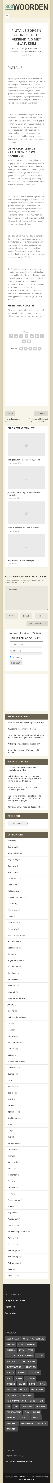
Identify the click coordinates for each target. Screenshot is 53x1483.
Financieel (12, 922)
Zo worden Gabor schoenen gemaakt (23, 788)
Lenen (10, 1030)
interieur (30, 1378)
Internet (11, 992)
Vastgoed (12, 1225)
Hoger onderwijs (15, 960)
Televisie (11, 1187)
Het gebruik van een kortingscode (24, 460)
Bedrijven (12, 847)
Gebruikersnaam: (17, 644)
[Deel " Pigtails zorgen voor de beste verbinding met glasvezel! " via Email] (23, 341)
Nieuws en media (15, 1061)
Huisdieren (12, 973)
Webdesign (12, 1250)
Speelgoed (12, 1162)
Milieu (10, 1055)
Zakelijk (11, 1275)
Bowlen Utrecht (26, 1344)
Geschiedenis (13, 941)
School (11, 1124)
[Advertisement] (26, 379)
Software (12, 1149)
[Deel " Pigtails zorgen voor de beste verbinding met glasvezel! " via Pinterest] (26, 336)
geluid (40, 1355)
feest (30, 1350)
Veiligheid (23, 1418)
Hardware (12, 954)
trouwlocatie (14, 1412)
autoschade (38, 1339)
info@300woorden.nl (22, 1461)
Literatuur (12, 1036)
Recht (10, 1080)
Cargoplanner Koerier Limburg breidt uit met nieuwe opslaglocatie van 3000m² (26, 736)
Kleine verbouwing (16, 1017)
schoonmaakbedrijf (16, 1401)
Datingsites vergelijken (18, 800)
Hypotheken (13, 979)
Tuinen (36, 1412)
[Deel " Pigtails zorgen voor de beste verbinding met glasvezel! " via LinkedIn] (31, 336)
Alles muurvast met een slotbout (23, 527)
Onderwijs (12, 1067)
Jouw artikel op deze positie (29, 807)
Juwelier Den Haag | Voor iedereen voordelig (24, 493)
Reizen (11, 1093)
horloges (34, 1372)
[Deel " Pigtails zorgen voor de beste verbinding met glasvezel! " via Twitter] (16, 336)
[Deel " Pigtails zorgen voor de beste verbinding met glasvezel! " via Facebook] (11, 336)
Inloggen (13, 633)
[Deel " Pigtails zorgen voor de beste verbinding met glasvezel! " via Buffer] (36, 336)
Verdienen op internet (17, 1231)
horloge (21, 1372)
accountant (13, 1339)
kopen (42, 1384)
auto (25, 1339)
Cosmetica (12, 885)
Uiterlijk (11, 1206)
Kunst (10, 1023)
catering (11, 1350)
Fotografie (12, 929)
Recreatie (12, 1086)
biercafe (11, 1344)
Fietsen (11, 916)
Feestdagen (13, 910)
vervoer (36, 1418)
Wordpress (12, 1423)
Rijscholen (12, 1112)
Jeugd (10, 1004)
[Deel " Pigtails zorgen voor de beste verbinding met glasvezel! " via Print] (29, 341)
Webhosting (13, 1256)
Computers (13, 878)
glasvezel (31, 1367)
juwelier (11, 1384)
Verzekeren (13, 1244)
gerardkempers (31, 48)
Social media (13, 1143)
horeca (10, 1372)
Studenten (12, 1175)
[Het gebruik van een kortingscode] (26, 444)
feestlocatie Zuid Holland (20, 1355)
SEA (9, 1130)
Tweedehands (14, 1200)
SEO (9, 1137)
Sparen (11, 1156)
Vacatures (12, 1219)
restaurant (37, 1389)
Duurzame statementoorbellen (22, 729)
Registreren (10, 1307)
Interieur (11, 985)
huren (19, 1378)
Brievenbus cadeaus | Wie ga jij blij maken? (23, 751)
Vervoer (11, 1238)
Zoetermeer (27, 1423)
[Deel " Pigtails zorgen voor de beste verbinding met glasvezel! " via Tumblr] (21, 336)
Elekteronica (13, 891)
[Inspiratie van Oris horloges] (26, 545)
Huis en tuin (13, 967)
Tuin (10, 1193)
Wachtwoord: (15, 651)
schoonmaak (26, 1395)
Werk (10, 1269)
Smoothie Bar (36, 1401)
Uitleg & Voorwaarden (15, 1300)
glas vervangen (14, 1367)
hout (9, 1378)
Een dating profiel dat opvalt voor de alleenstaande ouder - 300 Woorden (24, 797)
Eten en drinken (15, 897)
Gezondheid (13, 948)
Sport (10, 1168)
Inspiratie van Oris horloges (21, 560)
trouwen (40, 1406)
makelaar (11, 1389)
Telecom (11, 1181)
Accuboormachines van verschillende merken (22, 768)
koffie (32, 1384)
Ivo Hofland (29, 1479)
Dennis (11, 807)
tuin (27, 1412)
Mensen (11, 1049)
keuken (22, 1384)
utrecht (11, 1418)
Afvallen (11, 840)
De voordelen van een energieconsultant (26, 722)
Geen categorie (14, 935)
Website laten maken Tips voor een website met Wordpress (23, 777)
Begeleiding (13, 859)
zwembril (41, 1423)
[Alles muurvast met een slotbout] (26, 512)
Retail (10, 1105)
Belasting (12, 866)
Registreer (25, 633)
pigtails (23, 1389)
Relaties (11, 1099)
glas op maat (28, 1361)
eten (21, 1350)
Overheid (12, 1074)
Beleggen (12, 872)
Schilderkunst (14, 1118)
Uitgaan (11, 1212)
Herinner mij (17, 657)
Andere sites (10, 1313)
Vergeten (37, 633)
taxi (16, 1406)
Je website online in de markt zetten (24, 779)
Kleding (11, 1011)
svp (8, 1406)
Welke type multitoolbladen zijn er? (24, 744)
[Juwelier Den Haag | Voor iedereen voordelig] (26, 477)
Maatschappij (14, 1042)
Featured (12, 903)
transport (26, 1406)
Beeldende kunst (15, 853)
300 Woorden (25, 1477)
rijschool (11, 1395)
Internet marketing (16, 998)
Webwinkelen (30, 51)
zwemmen (11, 1429)
